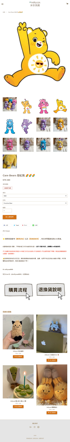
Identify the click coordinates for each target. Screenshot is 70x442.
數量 (4, 207)
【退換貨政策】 (34, 239)
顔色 (4, 200)
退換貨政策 (29, 438)
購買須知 (35, 438)
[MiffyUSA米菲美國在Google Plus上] (30, 428)
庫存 (4, 193)
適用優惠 (5, 184)
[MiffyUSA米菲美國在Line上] (38, 428)
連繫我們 (41, 438)
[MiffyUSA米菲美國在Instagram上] (34, 428)
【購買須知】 (20, 239)
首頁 (4, 12)
